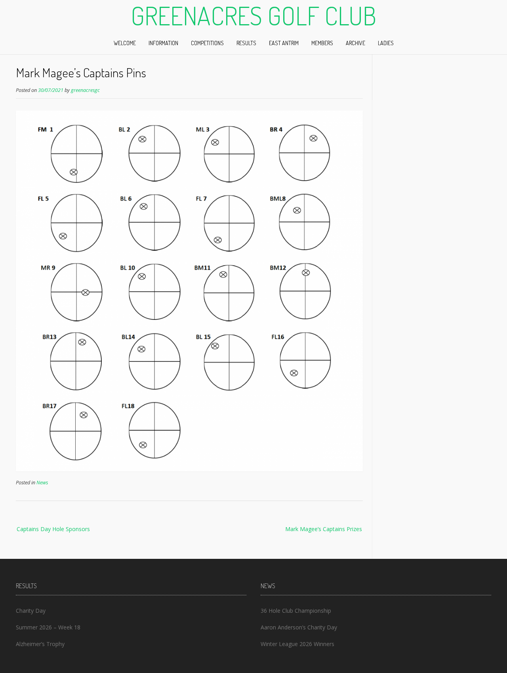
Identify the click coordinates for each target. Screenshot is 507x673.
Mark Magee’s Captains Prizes (323, 529)
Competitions (207, 43)
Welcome (125, 43)
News (42, 482)
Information (163, 43)
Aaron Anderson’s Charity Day (299, 627)
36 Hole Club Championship (296, 610)
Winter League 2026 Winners (297, 644)
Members (322, 43)
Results (246, 43)
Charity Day (31, 610)
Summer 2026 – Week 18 (48, 627)
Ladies (386, 43)
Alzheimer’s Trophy (40, 644)
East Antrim (284, 43)
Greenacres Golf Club (253, 15)
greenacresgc (85, 90)
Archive (355, 43)
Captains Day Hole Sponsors (53, 529)
